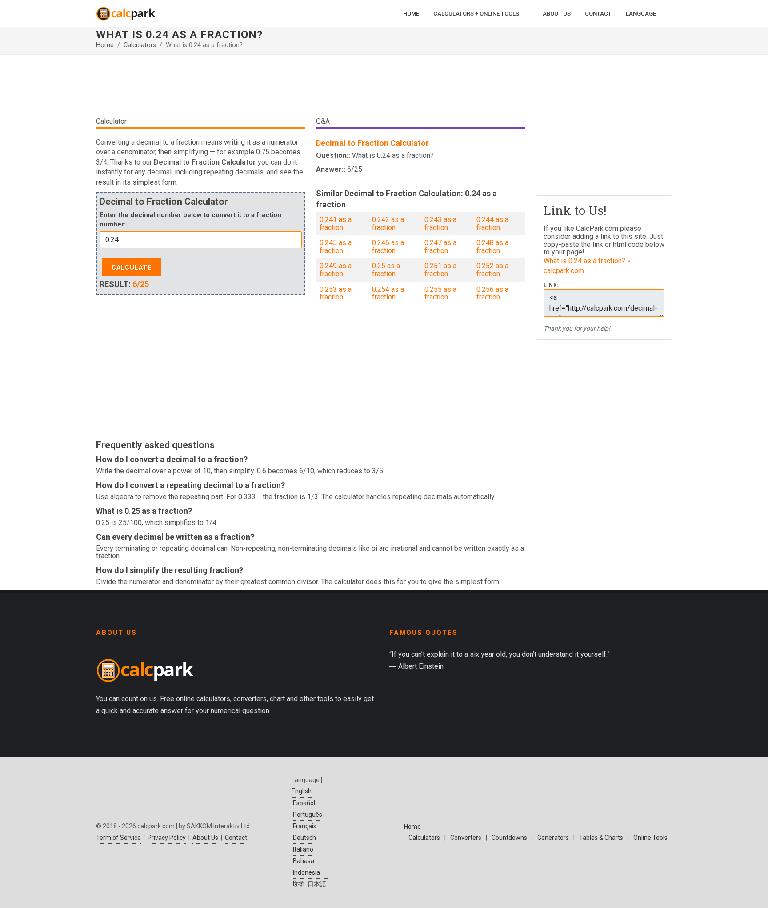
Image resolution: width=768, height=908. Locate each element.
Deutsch (304, 837)
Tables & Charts (601, 837)
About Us (205, 837)
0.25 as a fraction (386, 270)
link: (551, 285)
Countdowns (509, 837)
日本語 (317, 884)
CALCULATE (132, 267)
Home (105, 45)
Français (304, 826)
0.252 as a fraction (492, 270)
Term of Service (118, 837)
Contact (236, 837)
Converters (465, 837)
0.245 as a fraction (336, 246)
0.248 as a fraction (492, 246)
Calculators (140, 45)
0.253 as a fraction (336, 293)
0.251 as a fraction (440, 270)
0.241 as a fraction (336, 223)
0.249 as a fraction (336, 270)
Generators (553, 837)
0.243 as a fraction (440, 223)
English (302, 791)
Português (307, 814)
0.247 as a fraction (440, 246)
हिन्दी (298, 884)
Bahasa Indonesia (306, 866)
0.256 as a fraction (492, 293)
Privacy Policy (167, 837)
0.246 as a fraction (388, 246)
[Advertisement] (310, 89)
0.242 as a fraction (388, 223)
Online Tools (650, 837)
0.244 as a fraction (492, 223)
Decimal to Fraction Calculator (372, 143)
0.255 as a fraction (440, 293)
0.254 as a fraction (388, 293)
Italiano (303, 849)
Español (304, 803)
